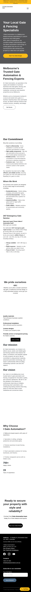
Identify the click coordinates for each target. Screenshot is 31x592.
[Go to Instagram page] (9, 554)
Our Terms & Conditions (10, 550)
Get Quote (9, 107)
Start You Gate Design (15, 55)
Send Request (10, 580)
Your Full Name (7, 572)
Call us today (15, 339)
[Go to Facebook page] (4, 554)
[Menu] (28, 8)
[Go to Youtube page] (14, 554)
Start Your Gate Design (15, 525)
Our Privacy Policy (9, 548)
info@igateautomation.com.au (11, 562)
